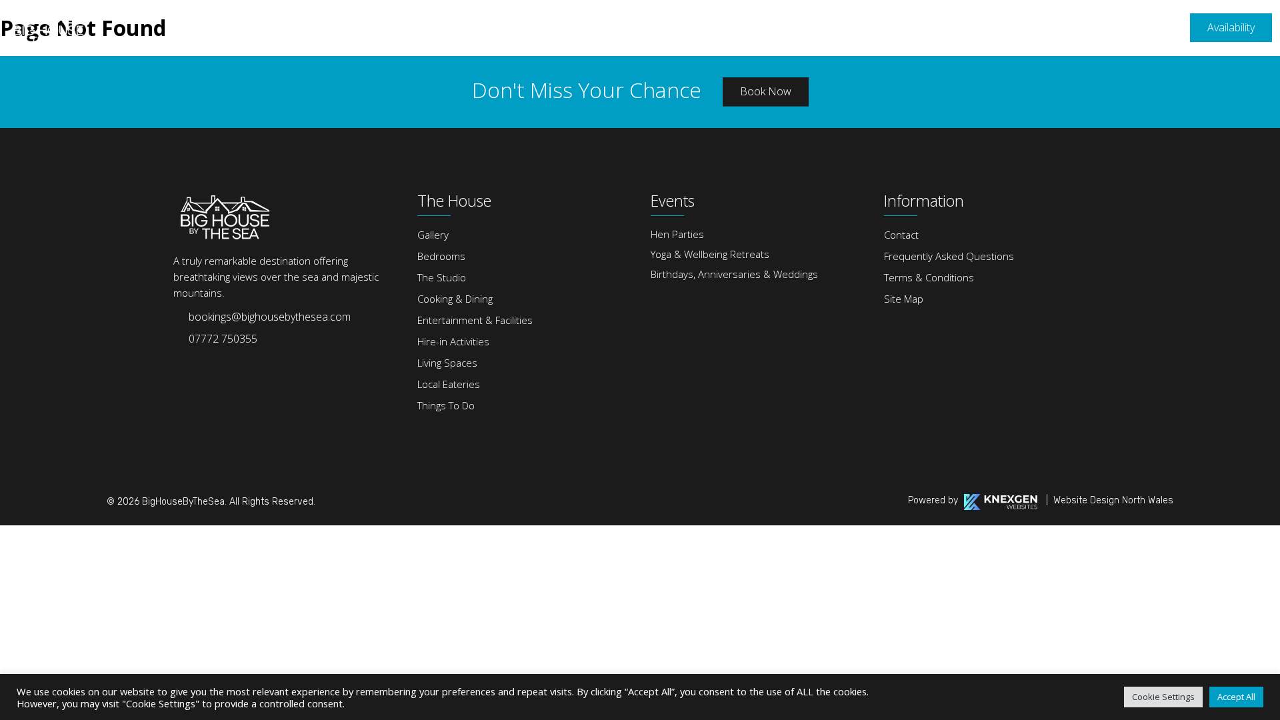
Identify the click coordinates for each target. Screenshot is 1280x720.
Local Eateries (448, 384)
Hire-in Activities (453, 341)
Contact (901, 234)
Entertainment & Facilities (475, 320)
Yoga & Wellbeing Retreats (710, 254)
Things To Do (446, 405)
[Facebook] (180, 362)
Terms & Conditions (929, 277)
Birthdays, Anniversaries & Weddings (734, 274)
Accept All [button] (1236, 697)
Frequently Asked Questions (949, 256)
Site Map (903, 298)
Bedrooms (441, 256)
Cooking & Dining (455, 298)
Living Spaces (447, 362)
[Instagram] (208, 362)
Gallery (433, 234)
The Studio (441, 277)
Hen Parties (677, 234)
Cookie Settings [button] (1163, 697)
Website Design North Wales (1113, 500)
